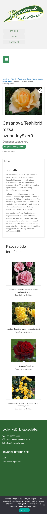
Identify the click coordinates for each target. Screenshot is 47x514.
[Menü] (6, 59)
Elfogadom (24, 510)
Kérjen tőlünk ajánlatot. (14, 147)
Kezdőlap (6, 79)
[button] (40, 90)
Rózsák (13, 79)
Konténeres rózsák (24, 79)
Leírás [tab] (7, 161)
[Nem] (44, 505)
